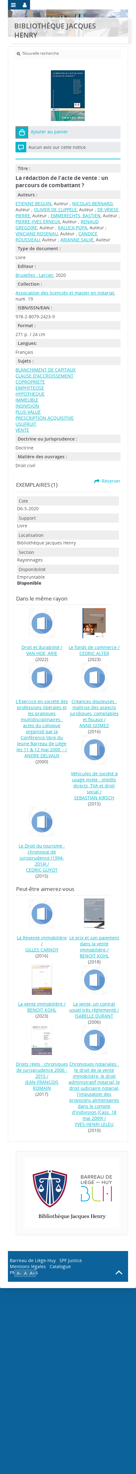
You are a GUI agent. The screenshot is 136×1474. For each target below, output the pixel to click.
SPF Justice (70, 1260)
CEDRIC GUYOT (42, 870)
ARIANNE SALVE (77, 240)
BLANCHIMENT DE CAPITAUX (45, 370)
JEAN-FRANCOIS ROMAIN (42, 1085)
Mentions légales (28, 1266)
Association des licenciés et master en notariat (64, 293)
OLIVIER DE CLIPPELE (55, 209)
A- (19, 1273)
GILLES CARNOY (42, 950)
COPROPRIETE (30, 382)
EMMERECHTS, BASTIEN (76, 216)
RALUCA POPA (72, 228)
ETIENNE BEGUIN (33, 203)
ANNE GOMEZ (94, 725)
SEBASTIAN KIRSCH (94, 798)
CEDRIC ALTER (94, 653)
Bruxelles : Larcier (34, 275)
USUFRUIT (25, 424)
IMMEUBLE (26, 400)
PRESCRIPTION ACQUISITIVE (44, 418)
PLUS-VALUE (28, 412)
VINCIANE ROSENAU (36, 234)
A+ (32, 1273)
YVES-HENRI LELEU (94, 1124)
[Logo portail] (72, 1193)
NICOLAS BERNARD (92, 203)
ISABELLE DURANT (94, 1016)
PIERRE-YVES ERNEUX (37, 222)
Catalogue (60, 1266)
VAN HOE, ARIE (41, 653)
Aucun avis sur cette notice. (57, 147)
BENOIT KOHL (94, 956)
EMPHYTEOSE (29, 388)
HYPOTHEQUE (30, 394)
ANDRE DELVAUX (41, 756)
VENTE (22, 430)
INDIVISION (27, 406)
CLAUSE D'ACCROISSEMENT (44, 376)
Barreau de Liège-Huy (33, 1260)
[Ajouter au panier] (21, 132)
